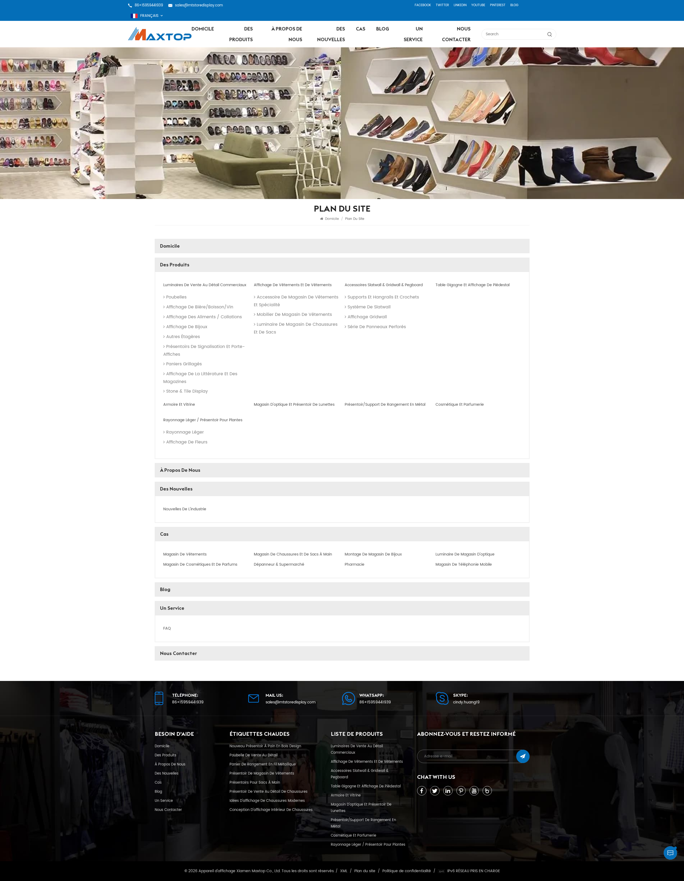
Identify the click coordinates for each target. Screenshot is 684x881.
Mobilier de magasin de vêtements (294, 314)
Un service (413, 34)
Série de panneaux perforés (377, 326)
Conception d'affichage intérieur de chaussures (271, 810)
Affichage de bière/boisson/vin (199, 307)
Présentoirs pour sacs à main (255, 783)
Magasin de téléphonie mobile (464, 565)
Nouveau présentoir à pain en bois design (265, 746)
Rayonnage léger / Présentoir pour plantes (202, 420)
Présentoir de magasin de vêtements (262, 773)
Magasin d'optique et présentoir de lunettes (294, 405)
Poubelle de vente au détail (254, 755)
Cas (360, 29)
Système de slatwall (369, 307)
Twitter (442, 5)
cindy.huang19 (466, 702)
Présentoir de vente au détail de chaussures (269, 792)
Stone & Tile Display (187, 391)
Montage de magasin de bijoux (373, 554)
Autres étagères (183, 336)
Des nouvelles (331, 34)
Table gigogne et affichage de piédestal (473, 285)
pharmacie (354, 565)
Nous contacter (456, 34)
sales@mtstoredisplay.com (199, 5)
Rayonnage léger (185, 432)
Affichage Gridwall (367, 316)
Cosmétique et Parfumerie (460, 405)
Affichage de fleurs (186, 442)
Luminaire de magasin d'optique (465, 554)
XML (343, 871)
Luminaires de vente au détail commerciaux (204, 285)
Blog (514, 5)
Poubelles (176, 297)
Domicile (203, 29)
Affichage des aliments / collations (204, 316)
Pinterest (498, 5)
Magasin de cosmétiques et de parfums (200, 565)
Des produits (241, 34)
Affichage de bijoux (186, 326)
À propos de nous (286, 34)
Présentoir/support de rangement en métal (385, 405)
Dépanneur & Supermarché (279, 565)
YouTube (478, 5)
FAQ (167, 628)
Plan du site (364, 871)
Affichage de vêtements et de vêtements (293, 285)
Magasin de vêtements (185, 554)
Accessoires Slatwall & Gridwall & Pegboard (384, 285)
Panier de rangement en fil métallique (263, 764)
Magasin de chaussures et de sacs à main (293, 554)
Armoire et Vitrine (179, 405)
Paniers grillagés (184, 364)
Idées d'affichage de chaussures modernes (267, 801)
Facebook (423, 5)
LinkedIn (460, 5)
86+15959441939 (149, 5)
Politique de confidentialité (406, 871)
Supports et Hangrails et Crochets (383, 297)
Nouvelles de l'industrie (184, 509)
